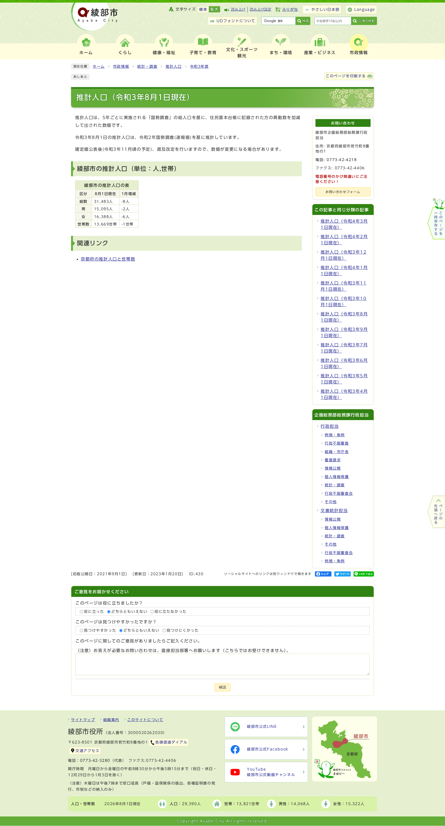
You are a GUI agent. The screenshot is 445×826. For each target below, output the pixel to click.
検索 (305, 21)
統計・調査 (147, 66)
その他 (331, 502)
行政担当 (330, 426)
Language (364, 9)
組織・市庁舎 (337, 452)
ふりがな (290, 9)
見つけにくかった (183, 630)
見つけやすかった (100, 630)
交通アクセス (87, 751)
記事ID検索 (366, 21)
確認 (222, 687)
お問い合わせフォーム (343, 191)
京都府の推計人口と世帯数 (108, 259)
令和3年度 (199, 66)
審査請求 (333, 460)
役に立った (94, 611)
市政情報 (121, 66)
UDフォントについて (236, 21)
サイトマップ (83, 720)
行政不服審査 (337, 443)
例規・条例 (335, 435)
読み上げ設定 (260, 9)
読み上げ (238, 9)
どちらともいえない (129, 611)
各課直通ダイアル (171, 742)
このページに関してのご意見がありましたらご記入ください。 (138, 641)
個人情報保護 (337, 477)
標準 (203, 9)
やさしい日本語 (325, 9)
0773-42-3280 (95, 760)
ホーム (99, 66)
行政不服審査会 (339, 493)
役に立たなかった (171, 611)
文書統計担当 (334, 510)
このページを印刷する (346, 76)
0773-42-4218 (342, 160)
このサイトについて (145, 720)
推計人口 (174, 66)
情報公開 (333, 468)
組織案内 (111, 720)
